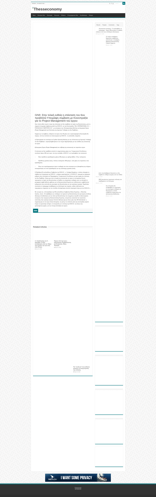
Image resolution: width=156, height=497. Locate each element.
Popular (104, 25)
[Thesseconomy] (47, 9)
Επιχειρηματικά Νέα (73, 15)
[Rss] (109, 3)
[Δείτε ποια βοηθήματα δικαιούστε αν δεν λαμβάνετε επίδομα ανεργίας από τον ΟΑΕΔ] (97, 173)
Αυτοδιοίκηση (83, 15)
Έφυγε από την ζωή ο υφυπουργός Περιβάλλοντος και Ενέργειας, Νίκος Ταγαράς (62, 243)
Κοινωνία (56, 15)
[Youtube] (113, 3)
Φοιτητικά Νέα (41, 15)
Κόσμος (91, 15)
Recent (98, 25)
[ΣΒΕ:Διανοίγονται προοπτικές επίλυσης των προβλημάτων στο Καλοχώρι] (97, 180)
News (34, 15)
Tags (118, 25)
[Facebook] (111, 3)
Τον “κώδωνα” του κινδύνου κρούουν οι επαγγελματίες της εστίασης (81, 368)
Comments (111, 25)
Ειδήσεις (63, 15)
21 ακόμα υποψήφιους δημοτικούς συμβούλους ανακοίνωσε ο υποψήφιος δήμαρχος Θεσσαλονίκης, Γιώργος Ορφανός (112, 40)
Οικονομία (49, 15)
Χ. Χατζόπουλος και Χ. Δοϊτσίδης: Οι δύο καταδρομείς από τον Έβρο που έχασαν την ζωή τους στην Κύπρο (43, 244)
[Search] (124, 3)
